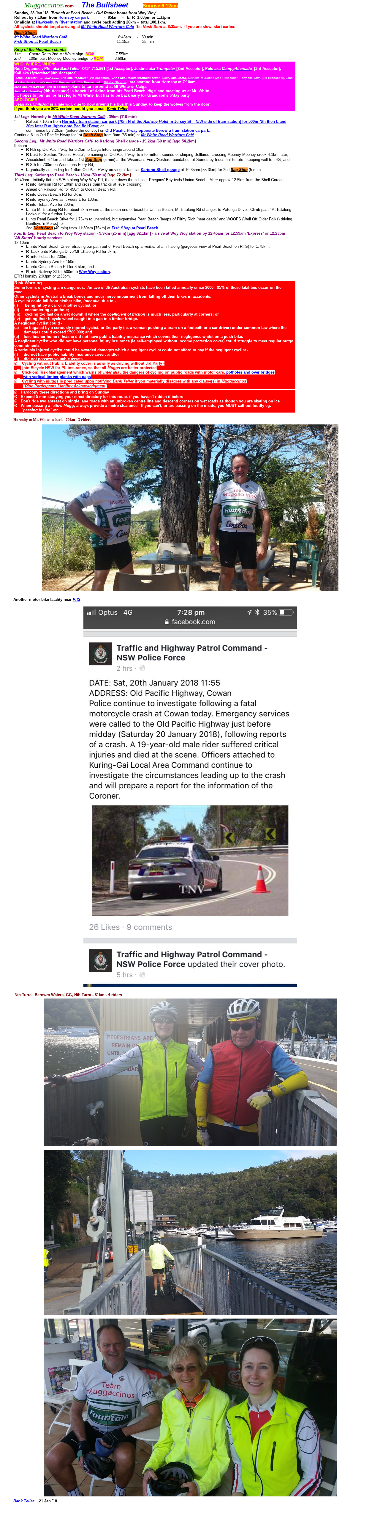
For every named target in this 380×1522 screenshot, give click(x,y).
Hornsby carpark (73, 17)
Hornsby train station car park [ (90, 121)
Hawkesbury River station (59, 22)
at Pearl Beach (47, 41)
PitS (76, 599)
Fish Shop (23, 41)
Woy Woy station (94, 271)
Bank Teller (23, 1501)
